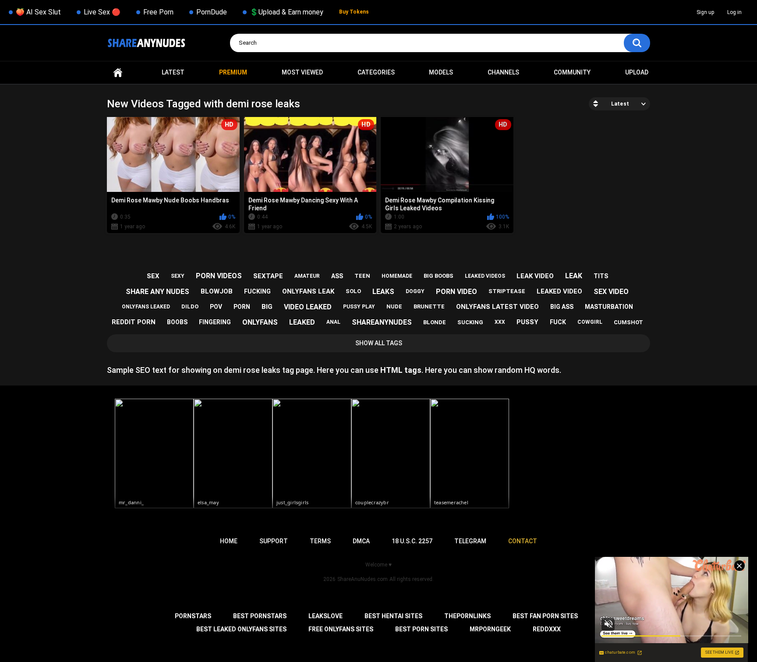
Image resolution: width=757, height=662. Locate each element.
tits (601, 276)
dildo (189, 306)
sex (153, 276)
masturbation (609, 306)
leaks (383, 291)
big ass (561, 306)
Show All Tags (378, 343)
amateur (307, 276)
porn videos (219, 276)
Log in (734, 12)
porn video (456, 291)
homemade (397, 276)
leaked (302, 322)
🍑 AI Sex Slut (38, 12)
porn (241, 306)
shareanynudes (382, 322)
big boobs (438, 276)
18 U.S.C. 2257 (412, 541)
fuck (558, 322)
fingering (215, 322)
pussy (527, 322)
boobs (177, 322)
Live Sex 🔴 (102, 12)
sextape (268, 276)
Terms (320, 541)
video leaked (308, 307)
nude (394, 306)
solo (353, 291)
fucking (257, 291)
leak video (535, 276)
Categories (376, 72)
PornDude (211, 12)
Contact (522, 541)
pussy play (359, 307)
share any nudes (157, 291)
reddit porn (134, 322)
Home (118, 72)
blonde (434, 322)
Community (572, 72)
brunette (429, 306)
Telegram (470, 541)
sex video (611, 291)
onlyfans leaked (146, 307)
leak (573, 276)
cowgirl (589, 322)
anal (333, 322)
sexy (177, 276)
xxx (500, 322)
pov (216, 306)
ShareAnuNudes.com (362, 579)
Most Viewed (302, 72)
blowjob (217, 291)
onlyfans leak (308, 291)
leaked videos (485, 276)
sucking (470, 322)
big (267, 307)
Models (441, 72)
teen (362, 276)
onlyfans (260, 322)
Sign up (705, 12)
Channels (503, 72)
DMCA (361, 541)
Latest (173, 72)
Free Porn (158, 12)
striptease (506, 291)
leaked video (559, 291)
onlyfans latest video (497, 307)
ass (337, 276)
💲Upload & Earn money (286, 12)
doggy (415, 291)
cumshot (628, 322)
